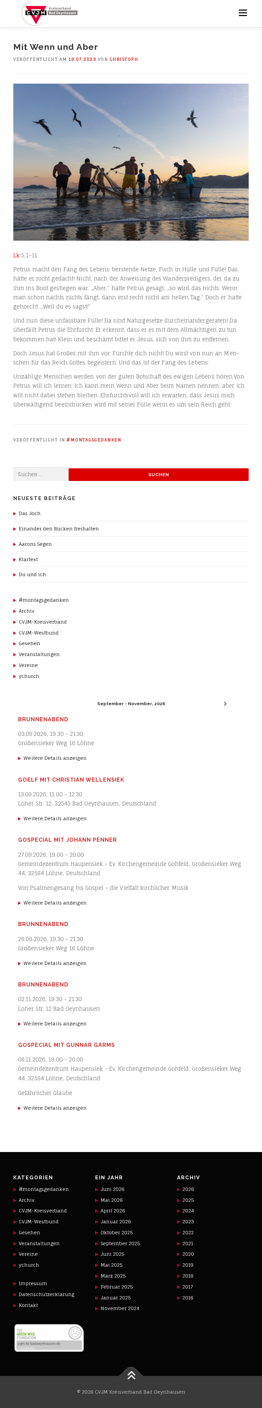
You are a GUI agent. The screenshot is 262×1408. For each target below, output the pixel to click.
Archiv (26, 611)
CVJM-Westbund (39, 633)
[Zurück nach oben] (131, 1376)
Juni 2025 (113, 1254)
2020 (188, 1254)
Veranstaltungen (39, 654)
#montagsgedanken (94, 439)
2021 (188, 1243)
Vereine (28, 665)
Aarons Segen (35, 544)
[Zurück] (36, 704)
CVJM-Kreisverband (43, 622)
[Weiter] (225, 704)
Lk (17, 255)
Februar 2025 (117, 1287)
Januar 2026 (116, 1221)
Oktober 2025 (117, 1232)
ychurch (29, 676)
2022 (188, 1232)
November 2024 (120, 1308)
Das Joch (30, 513)
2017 (188, 1287)
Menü (243, 12)
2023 (188, 1221)
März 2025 (113, 1276)
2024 (188, 1210)
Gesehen (29, 643)
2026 (188, 1189)
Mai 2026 (112, 1200)
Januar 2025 (116, 1297)
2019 (188, 1265)
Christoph (124, 59)
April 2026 (113, 1210)
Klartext (28, 559)
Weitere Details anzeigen (55, 758)
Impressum (33, 1283)
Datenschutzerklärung (46, 1294)
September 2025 (120, 1243)
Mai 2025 (112, 1265)
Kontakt (28, 1305)
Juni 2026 (113, 1189)
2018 (188, 1276)
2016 (188, 1297)
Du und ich (32, 574)
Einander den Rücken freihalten (59, 528)
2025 (188, 1200)
